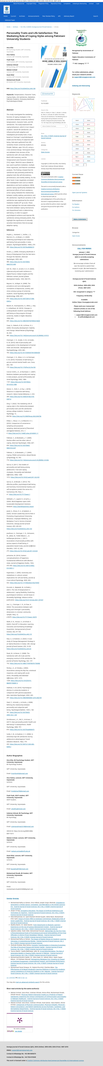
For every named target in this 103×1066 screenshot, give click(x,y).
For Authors (75, 207)
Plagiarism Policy (44, 3)
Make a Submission (80, 219)
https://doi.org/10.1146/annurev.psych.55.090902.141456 (29, 460)
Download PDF (48, 94)
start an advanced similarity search (28, 982)
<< (7, 978)
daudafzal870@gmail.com (19, 869)
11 (21, 978)
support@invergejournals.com (84, 77)
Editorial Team (10, 20)
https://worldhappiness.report (23, 506)
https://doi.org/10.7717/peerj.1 (19, 494)
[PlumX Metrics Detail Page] (20, 1020)
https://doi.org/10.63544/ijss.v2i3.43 (19, 649)
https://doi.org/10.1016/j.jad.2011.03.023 (24, 551)
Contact (91, 3)
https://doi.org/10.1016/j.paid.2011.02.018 (25, 477)
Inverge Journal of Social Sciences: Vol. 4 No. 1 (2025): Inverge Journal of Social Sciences (36, 928)
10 (19, 978)
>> (26, 978)
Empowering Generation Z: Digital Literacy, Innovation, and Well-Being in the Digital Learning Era (38, 905)
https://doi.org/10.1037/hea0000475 (22, 729)
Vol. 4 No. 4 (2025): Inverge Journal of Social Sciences (36, 27)
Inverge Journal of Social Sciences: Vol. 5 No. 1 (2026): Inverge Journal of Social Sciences (36, 948)
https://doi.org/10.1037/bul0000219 (22, 247)
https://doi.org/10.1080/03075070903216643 (25, 321)
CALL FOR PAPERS (84, 248)
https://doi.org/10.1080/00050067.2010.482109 (26, 698)
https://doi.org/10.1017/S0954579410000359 (25, 353)
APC (59, 16)
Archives (22, 16)
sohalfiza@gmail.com (18, 809)
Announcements (33, 16)
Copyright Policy (31, 3)
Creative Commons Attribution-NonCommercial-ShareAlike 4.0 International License (53, 179)
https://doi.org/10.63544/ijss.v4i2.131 (19, 634)
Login (97, 3)
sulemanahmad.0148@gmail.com (22, 826)
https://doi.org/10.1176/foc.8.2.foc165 (23, 367)
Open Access (45, 152)
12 (23, 978)
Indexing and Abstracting (81, 86)
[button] (77, 120)
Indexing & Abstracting (80, 3)
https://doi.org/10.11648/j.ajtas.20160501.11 (23, 433)
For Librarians (76, 210)
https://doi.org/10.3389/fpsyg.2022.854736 (26, 416)
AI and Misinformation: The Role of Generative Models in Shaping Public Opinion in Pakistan (37, 952)
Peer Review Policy (48, 16)
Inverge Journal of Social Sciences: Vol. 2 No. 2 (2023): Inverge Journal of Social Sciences (37, 942)
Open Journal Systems (79, 192)
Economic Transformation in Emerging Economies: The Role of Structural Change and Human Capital (38, 946)
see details (18, 1031)
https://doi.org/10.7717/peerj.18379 (24, 617)
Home (6, 16)
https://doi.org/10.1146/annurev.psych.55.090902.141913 (29, 335)
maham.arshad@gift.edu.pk (20, 851)
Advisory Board (69, 16)
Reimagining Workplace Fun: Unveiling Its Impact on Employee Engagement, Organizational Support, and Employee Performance (38, 960)
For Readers (75, 204)
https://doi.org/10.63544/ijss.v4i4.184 (22, 88)
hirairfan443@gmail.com (19, 773)
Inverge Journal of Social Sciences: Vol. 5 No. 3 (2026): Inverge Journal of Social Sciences (36, 936)
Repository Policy (56, 3)
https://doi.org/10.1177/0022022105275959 (24, 583)
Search (95, 16)
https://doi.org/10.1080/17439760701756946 (25, 663)
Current (13, 16)
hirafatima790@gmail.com (20, 791)
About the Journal (18, 3)
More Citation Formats (49, 126)
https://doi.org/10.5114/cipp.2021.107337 (29, 600)
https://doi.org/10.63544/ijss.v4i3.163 (19, 529)
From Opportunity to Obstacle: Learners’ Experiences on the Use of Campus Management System (36, 926)
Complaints (67, 3)
